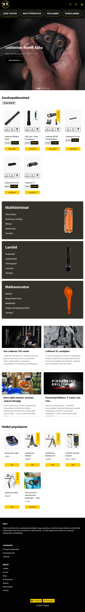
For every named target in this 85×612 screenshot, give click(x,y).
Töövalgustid (11, 263)
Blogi (5, 576)
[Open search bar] (70, 4)
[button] (36, 88)
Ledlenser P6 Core (12, 183)
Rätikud (8, 294)
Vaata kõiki (8, 103)
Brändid (5, 583)
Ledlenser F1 (30, 183)
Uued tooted (10, 13)
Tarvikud (9, 233)
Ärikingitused (8, 579)
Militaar (8, 224)
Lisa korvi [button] (12, 149)
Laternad (9, 268)
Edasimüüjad (7, 587)
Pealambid (53, 13)
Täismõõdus (10, 214)
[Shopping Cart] (76, 4)
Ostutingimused (8, 553)
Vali (12, 465)
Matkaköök (10, 303)
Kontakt (6, 590)
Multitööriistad (32, 13)
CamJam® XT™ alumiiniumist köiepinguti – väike (32, 495)
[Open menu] (82, 4)
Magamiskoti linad (13, 298)
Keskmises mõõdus (14, 219)
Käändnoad (10, 228)
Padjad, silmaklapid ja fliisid (17, 308)
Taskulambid (72, 13)
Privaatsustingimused (11, 549)
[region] (42, 54)
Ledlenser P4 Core (73, 137)
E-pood (5, 572)
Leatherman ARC (11, 493)
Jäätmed (6, 557)
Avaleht (5, 569)
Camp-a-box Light (11, 453)
